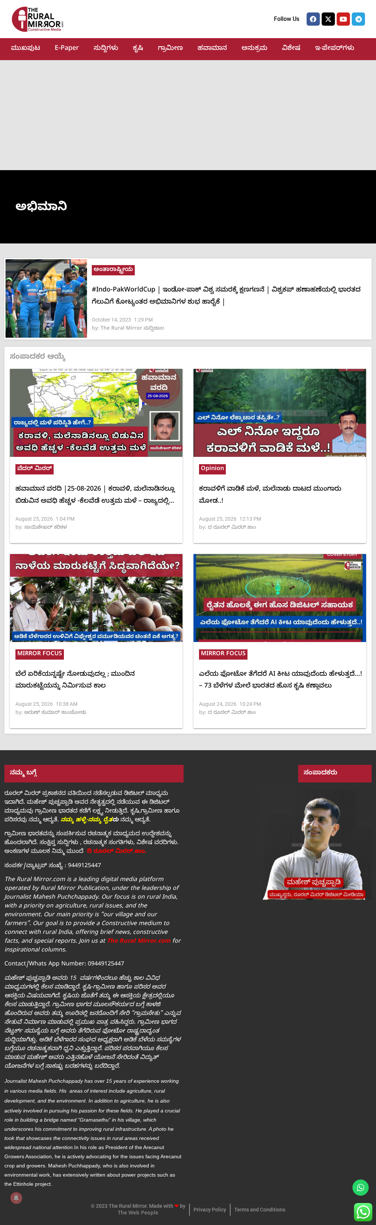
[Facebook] (313, 19)
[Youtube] (343, 19)
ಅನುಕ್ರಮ (254, 49)
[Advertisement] (188, 115)
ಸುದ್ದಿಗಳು (106, 49)
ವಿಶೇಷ (291, 49)
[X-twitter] (328, 19)
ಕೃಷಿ (138, 49)
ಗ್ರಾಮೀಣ (170, 49)
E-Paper (67, 49)
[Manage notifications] (16, 1198)
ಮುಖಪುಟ (25, 49)
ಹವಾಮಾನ (212, 49)
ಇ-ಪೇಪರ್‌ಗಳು (334, 49)
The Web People (138, 1213)
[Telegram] (358, 19)
